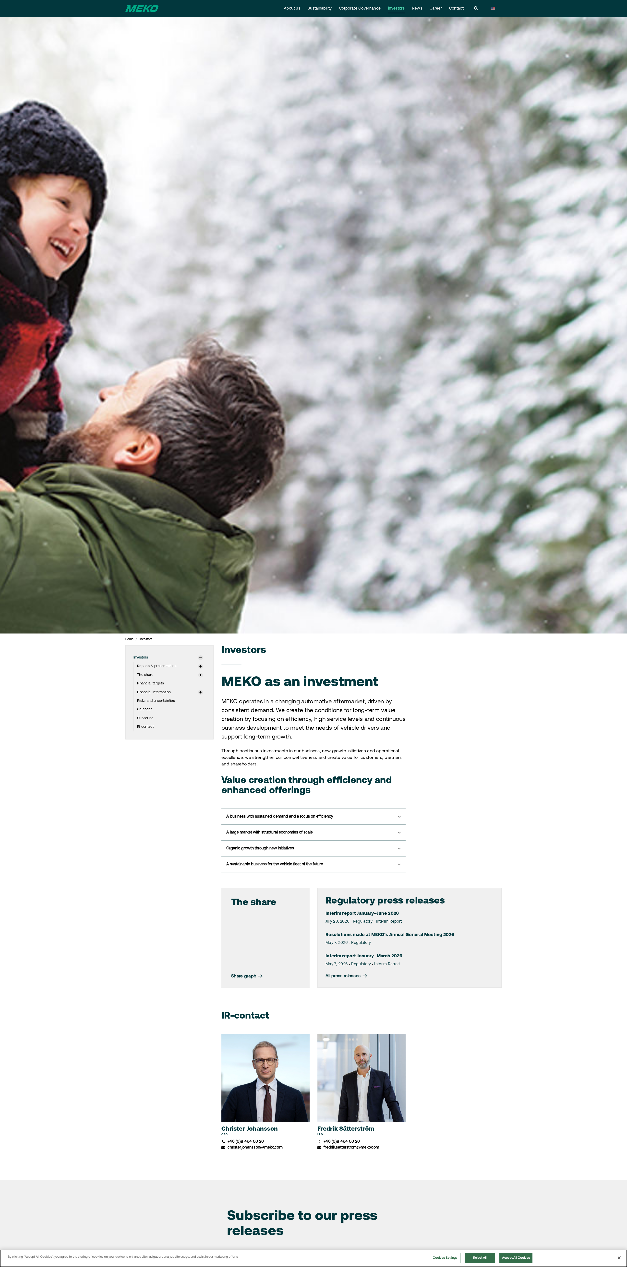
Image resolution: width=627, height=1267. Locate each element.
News (417, 9)
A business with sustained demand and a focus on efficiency (279, 817)
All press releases (344, 976)
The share (145, 675)
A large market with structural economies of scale (269, 832)
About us (292, 9)
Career (436, 9)
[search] (475, 8)
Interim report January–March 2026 (364, 956)
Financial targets (150, 683)
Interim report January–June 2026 (362, 914)
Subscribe (145, 718)
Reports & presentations (156, 666)
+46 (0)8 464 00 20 (246, 1142)
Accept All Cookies (516, 1257)
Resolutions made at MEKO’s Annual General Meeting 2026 (390, 935)
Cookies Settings (445, 1257)
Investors (396, 9)
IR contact (145, 727)
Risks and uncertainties (156, 701)
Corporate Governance (360, 9)
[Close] (619, 1257)
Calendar (144, 709)
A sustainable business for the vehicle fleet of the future (274, 864)
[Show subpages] (200, 657)
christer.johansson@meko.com (255, 1148)
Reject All (480, 1257)
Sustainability (320, 9)
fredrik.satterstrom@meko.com (351, 1148)
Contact (456, 9)
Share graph (244, 976)
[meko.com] (141, 8)
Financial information (154, 692)
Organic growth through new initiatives (260, 848)
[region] (313, 1258)
